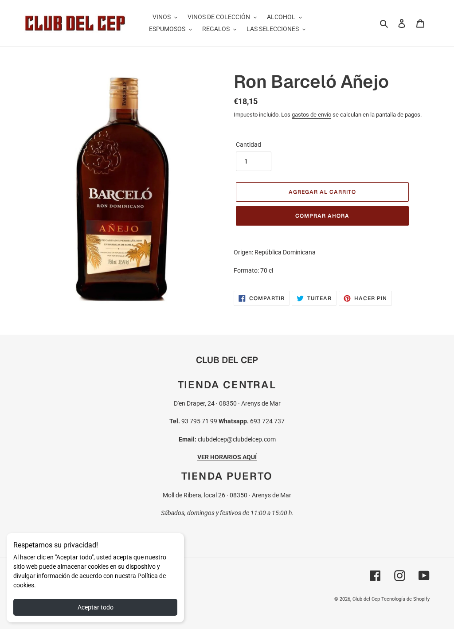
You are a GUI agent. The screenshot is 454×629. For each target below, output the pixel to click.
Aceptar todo (96, 607)
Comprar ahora (322, 215)
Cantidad (248, 144)
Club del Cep (366, 599)
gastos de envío (311, 114)
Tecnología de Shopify (405, 599)
